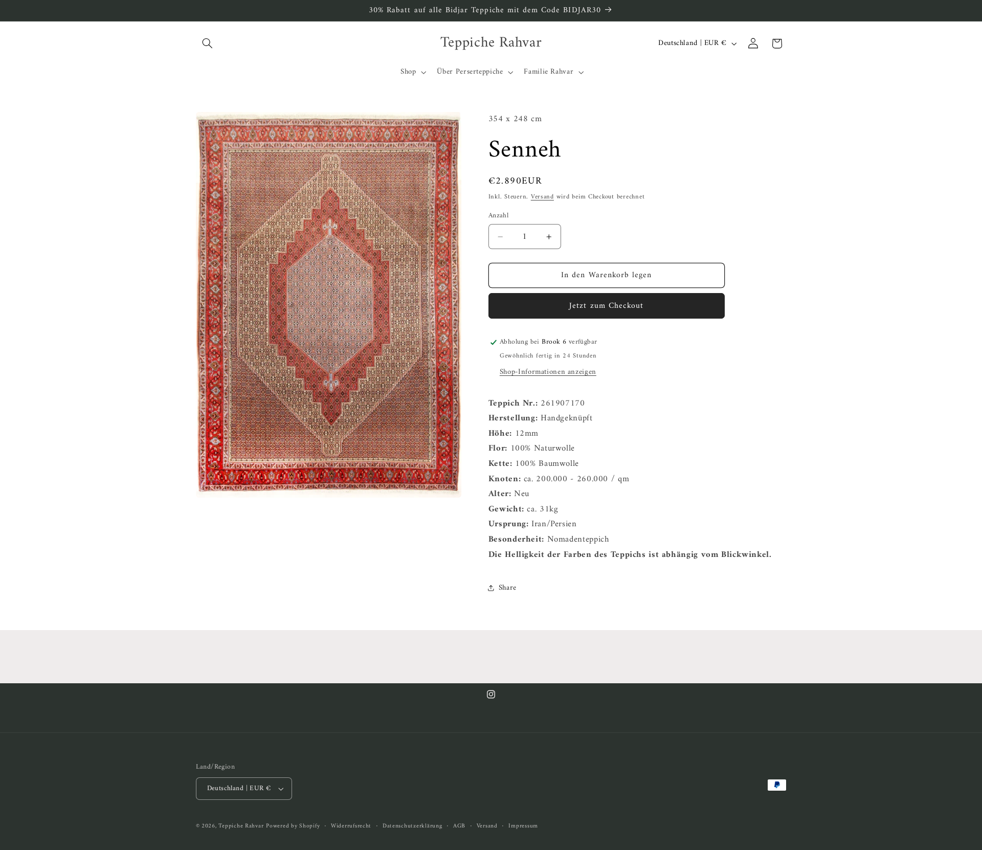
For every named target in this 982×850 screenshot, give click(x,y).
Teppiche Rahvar (240, 826)
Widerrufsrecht (351, 826)
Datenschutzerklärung (412, 826)
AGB (459, 826)
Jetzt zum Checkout (606, 306)
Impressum (523, 826)
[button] (207, 43)
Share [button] (508, 587)
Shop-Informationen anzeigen (548, 371)
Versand (542, 197)
